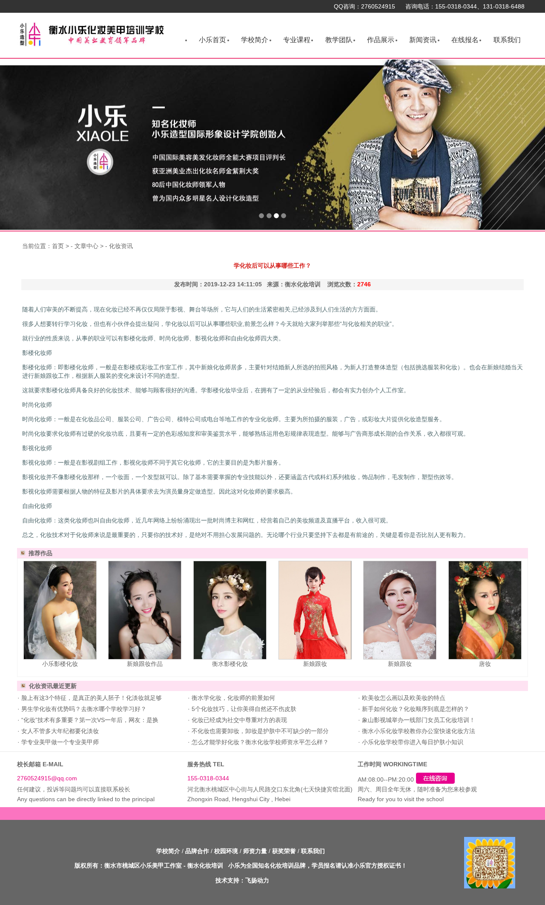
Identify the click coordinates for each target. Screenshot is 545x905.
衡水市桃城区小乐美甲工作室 (143, 865)
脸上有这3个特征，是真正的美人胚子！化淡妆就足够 (91, 697)
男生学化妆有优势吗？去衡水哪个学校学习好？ (83, 708)
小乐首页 (212, 39)
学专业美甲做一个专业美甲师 (59, 742)
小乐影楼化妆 (60, 663)
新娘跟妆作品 (145, 663)
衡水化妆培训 (205, 865)
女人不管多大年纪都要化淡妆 (59, 731)
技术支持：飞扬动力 (242, 880)
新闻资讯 (422, 39)
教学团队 (339, 39)
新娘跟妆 (315, 663)
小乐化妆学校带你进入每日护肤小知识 (411, 742)
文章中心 (86, 246)
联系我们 (507, 39)
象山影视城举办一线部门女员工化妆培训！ (417, 720)
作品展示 (380, 39)
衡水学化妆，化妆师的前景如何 (232, 697)
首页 (58, 246)
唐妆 (485, 663)
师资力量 (255, 851)
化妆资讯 (121, 246)
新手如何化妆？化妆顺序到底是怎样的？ (414, 708)
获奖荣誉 (284, 851)
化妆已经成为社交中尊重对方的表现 (238, 720)
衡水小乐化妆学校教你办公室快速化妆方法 (417, 731)
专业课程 (296, 39)
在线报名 (465, 39)
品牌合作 (197, 851)
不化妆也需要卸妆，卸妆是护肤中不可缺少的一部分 (259, 731)
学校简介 (254, 39)
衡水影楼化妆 (230, 663)
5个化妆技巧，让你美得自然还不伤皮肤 (243, 708)
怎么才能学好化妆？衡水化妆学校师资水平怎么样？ (259, 742)
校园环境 (226, 851)
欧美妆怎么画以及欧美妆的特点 (402, 697)
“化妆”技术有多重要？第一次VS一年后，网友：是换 (89, 720)
